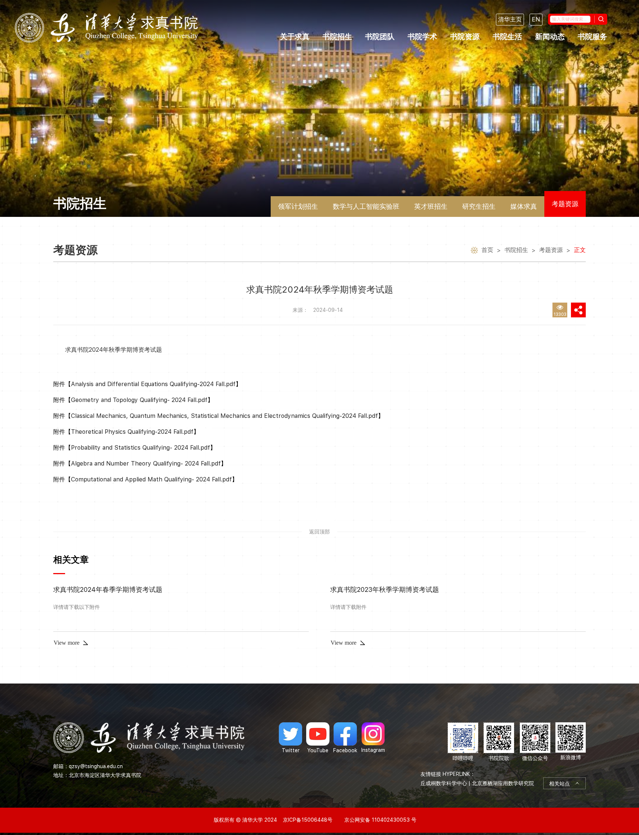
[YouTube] (317, 737)
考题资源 (565, 204)
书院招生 (337, 36)
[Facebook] (345, 737)
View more (67, 643)
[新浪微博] (570, 742)
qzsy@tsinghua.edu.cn (96, 766)
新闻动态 (550, 36)
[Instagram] (373, 737)
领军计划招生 (298, 206)
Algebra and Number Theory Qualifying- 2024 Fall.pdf (146, 463)
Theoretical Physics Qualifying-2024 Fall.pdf (132, 431)
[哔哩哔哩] (463, 742)
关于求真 (295, 36)
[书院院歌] (498, 742)
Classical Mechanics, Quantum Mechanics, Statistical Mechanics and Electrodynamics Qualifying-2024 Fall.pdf (224, 415)
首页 (487, 249)
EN (536, 19)
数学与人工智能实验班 (366, 206)
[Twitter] (290, 737)
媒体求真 (523, 206)
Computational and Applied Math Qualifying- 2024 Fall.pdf (151, 479)
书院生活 (507, 36)
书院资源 (465, 36)
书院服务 (592, 36)
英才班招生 (430, 206)
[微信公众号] (535, 742)
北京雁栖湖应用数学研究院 (503, 783)
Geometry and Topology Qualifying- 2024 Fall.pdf (139, 399)
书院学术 (422, 36)
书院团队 (380, 36)
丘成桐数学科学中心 (443, 783)
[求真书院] (106, 27)
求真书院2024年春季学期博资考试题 (107, 589)
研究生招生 (479, 206)
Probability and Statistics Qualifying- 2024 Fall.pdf (140, 447)
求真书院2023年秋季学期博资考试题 (384, 589)
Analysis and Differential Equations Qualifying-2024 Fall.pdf (153, 384)
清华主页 (510, 19)
